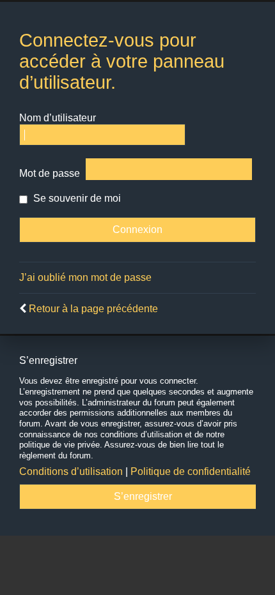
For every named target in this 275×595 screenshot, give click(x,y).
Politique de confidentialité (190, 471)
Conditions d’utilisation (71, 471)
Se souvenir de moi (76, 198)
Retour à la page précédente (93, 308)
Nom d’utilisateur (57, 117)
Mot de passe (49, 173)
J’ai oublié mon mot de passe (85, 277)
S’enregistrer (143, 496)
